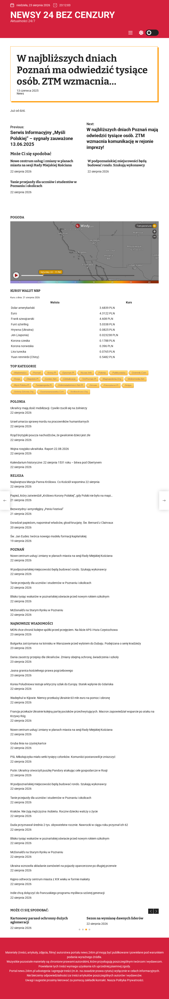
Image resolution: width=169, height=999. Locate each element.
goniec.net (50, 379)
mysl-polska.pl (21, 385)
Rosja (17, 379)
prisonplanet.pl (111, 385)
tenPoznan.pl (89, 379)
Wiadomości (20, 372)
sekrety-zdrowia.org (24, 391)
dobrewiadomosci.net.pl (70, 385)
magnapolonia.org (112, 379)
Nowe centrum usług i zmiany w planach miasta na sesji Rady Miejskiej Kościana (41, 163)
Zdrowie (93, 385)
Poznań (37, 372)
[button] (150, 911)
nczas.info (86, 372)
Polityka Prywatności (129, 980)
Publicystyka (119, 372)
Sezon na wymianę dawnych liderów (115, 918)
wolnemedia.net (136, 379)
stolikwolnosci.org (79, 391)
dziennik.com (139, 372)
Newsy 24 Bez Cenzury (62, 14)
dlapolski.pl (32, 379)
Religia (128, 385)
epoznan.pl (68, 372)
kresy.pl (52, 372)
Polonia (102, 372)
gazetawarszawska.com (52, 391)
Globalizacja (69, 379)
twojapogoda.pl (44, 385)
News (20, 93)
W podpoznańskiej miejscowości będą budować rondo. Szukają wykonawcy (117, 163)
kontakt (101, 980)
